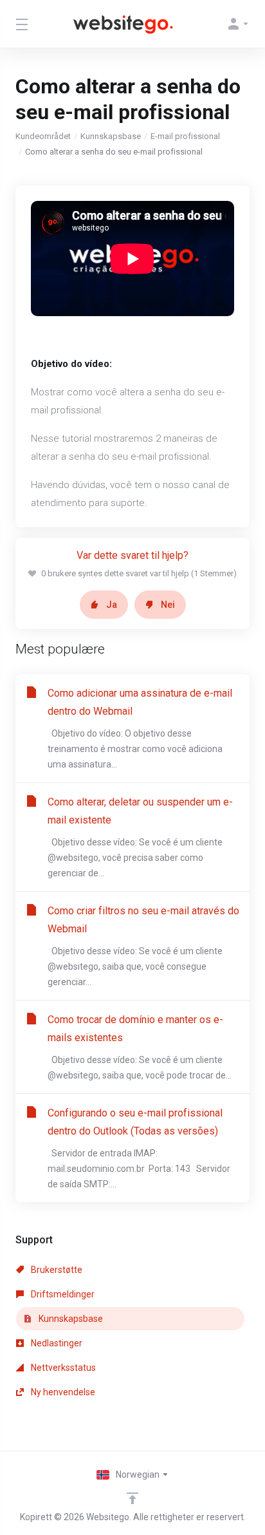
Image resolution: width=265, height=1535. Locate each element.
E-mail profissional (185, 136)
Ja (111, 604)
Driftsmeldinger (62, 1294)
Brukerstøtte (55, 1270)
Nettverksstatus (62, 1367)
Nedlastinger (55, 1343)
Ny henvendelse (62, 1392)
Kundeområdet (43, 136)
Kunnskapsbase (110, 136)
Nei (168, 604)
